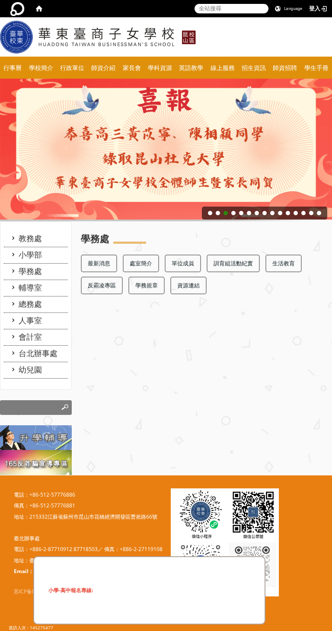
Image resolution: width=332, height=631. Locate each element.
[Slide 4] (233, 213)
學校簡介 (41, 68)
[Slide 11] (288, 213)
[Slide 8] (264, 213)
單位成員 (183, 263)
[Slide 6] (249, 213)
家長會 (132, 68)
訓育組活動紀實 (233, 263)
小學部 (30, 254)
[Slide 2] (218, 213)
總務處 (30, 304)
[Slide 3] (225, 213)
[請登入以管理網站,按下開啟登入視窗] (17, 8)
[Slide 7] (257, 213)
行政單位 (72, 68)
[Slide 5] (241, 213)
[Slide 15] (319, 213)
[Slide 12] (296, 213)
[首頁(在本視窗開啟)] (39, 8)
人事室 (30, 320)
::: (329, 21)
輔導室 (30, 287)
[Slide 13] (303, 213)
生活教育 (283, 263)
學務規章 (146, 285)
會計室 (30, 336)
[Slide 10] (280, 213)
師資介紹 (103, 68)
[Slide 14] (311, 213)
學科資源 (160, 68)
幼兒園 (30, 369)
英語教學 (191, 68)
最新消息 (99, 263)
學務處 (30, 271)
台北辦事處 (38, 353)
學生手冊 (316, 68)
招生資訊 (254, 68)
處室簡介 (141, 263)
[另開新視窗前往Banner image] (36, 461)
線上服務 (223, 68)
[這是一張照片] (36, 437)
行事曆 (12, 68)
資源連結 (188, 285)
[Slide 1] (210, 213)
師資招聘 (285, 68)
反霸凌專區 (102, 285)
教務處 (30, 238)
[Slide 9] (272, 213)
